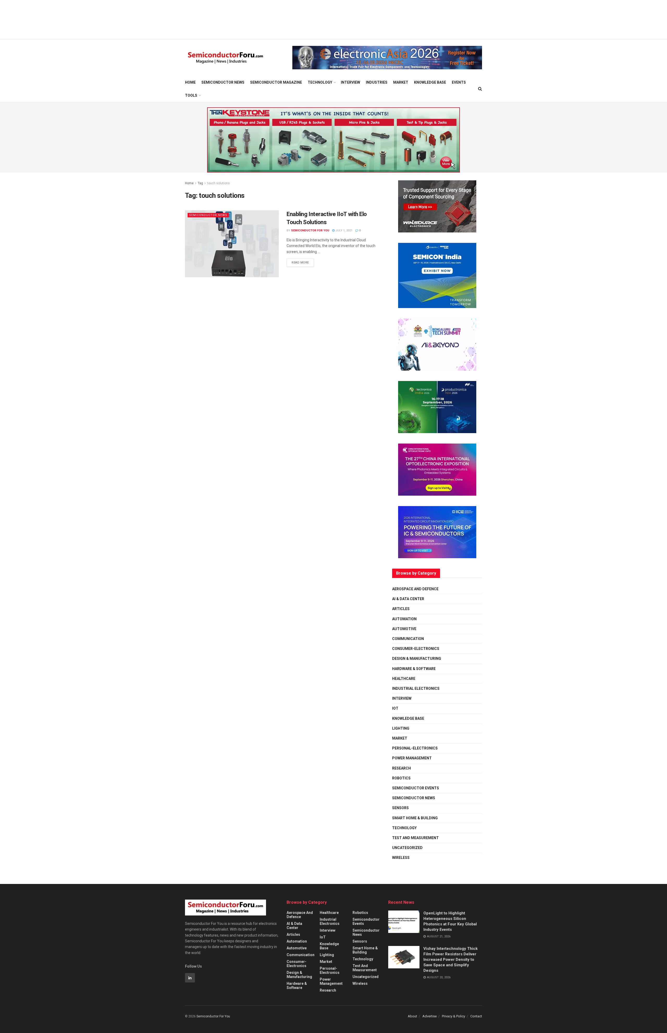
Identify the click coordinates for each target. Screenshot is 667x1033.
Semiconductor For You (310, 230)
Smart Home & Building (415, 818)
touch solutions (218, 183)
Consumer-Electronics (415, 649)
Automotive (404, 629)
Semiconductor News (222, 82)
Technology (320, 82)
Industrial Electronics (416, 688)
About (412, 1016)
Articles (401, 609)
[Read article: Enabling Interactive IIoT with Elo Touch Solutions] (232, 243)
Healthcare (403, 679)
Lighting (400, 728)
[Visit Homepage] (225, 58)
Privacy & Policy (453, 1016)
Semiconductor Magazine (276, 82)
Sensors (400, 808)
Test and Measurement (415, 838)
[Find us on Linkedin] (190, 977)
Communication (408, 639)
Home (190, 82)
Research (401, 768)
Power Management (412, 758)
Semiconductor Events (415, 788)
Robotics (401, 778)
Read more (303, 261)
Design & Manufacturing (416, 658)
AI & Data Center (408, 599)
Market (400, 82)
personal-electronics (415, 748)
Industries (376, 82)
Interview (350, 82)
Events (459, 82)
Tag (200, 183)
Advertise (429, 1016)
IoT (395, 708)
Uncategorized (407, 848)
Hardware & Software (414, 669)
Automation (404, 619)
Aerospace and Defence (415, 589)
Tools (191, 95)
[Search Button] (480, 88)
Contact (476, 1016)
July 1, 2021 (344, 230)
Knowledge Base (430, 82)
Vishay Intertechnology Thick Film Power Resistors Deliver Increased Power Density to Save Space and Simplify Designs (450, 959)
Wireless (401, 858)
